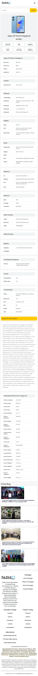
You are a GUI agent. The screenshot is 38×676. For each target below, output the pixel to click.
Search (33, 10)
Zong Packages (28, 589)
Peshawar (10, 620)
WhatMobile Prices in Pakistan (17, 655)
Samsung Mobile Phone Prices (10, 649)
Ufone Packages (28, 585)
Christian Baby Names (10, 639)
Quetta (10, 624)
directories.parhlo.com (10, 673)
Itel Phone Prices (23, 653)
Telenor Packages (28, 582)
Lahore (10, 617)
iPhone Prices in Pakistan (25, 649)
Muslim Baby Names (10, 635)
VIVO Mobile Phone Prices (20, 650)
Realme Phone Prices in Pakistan (9, 653)
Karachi (10, 613)
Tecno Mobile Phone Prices (28, 652)
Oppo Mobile (19, 69)
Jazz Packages (28, 578)
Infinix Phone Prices (15, 652)
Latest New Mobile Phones (22, 656)
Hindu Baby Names (10, 642)
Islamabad (10, 627)
